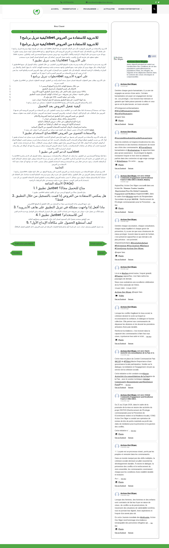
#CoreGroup (120, 248)
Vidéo (121, 296)
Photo (121, 121)
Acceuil (55, 9)
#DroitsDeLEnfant (139, 243)
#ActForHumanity (123, 114)
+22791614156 (68, 2)
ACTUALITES (109, 9)
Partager (130, 124)
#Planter (119, 276)
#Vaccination (133, 246)
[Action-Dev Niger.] (119, 58)
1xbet (92, 130)
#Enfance (144, 246)
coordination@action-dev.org (100, 2)
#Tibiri (127, 361)
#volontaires (134, 150)
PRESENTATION (69, 9)
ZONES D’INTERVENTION (129, 9)
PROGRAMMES (89, 9)
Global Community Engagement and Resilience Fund (134, 382)
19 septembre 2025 (40, 31)
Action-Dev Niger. (128, 84)
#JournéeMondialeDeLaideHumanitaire (133, 138)
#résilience (122, 161)
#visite (129, 196)
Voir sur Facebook (120, 124)
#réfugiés (144, 517)
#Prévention (120, 246)
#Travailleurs (145, 147)
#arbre (125, 273)
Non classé (59, 26)
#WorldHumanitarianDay (127, 111)
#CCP (117, 361)
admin (54, 31)
